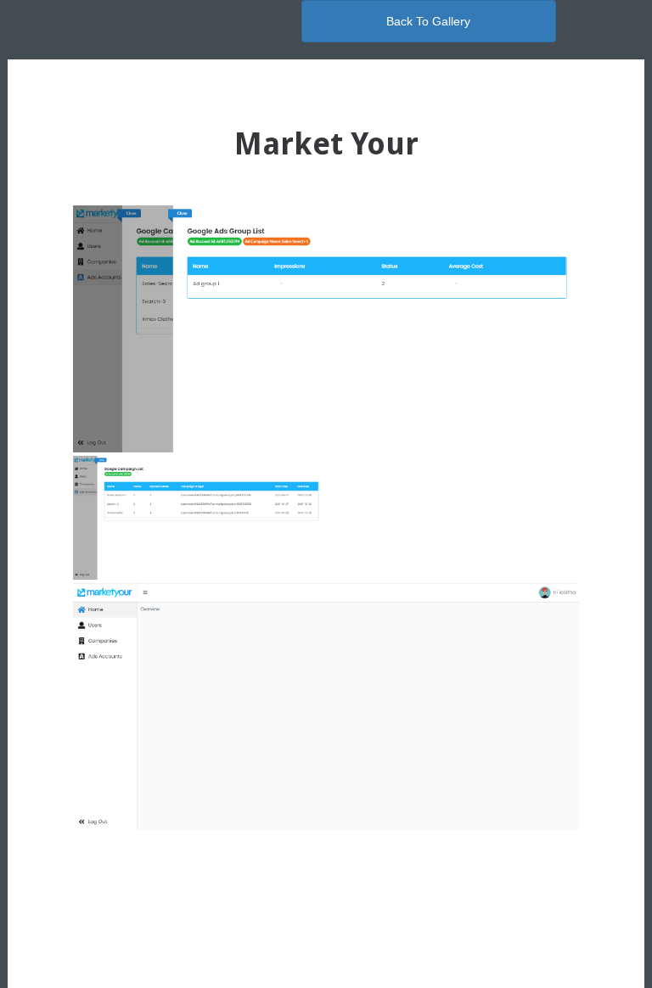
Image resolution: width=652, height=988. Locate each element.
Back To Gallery (428, 21)
